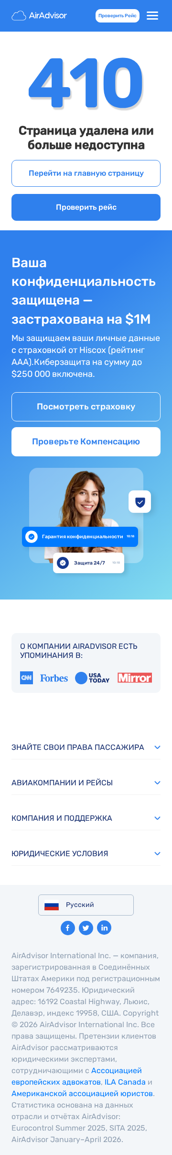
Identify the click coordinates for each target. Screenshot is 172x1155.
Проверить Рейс (117, 16)
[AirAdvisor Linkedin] (104, 927)
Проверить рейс (86, 207)
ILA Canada (125, 1082)
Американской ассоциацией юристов (82, 1093)
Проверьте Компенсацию (86, 441)
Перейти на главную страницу (86, 173)
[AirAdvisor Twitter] (86, 928)
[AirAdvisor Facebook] (68, 928)
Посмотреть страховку (86, 406)
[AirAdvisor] (40, 15)
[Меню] (152, 16)
